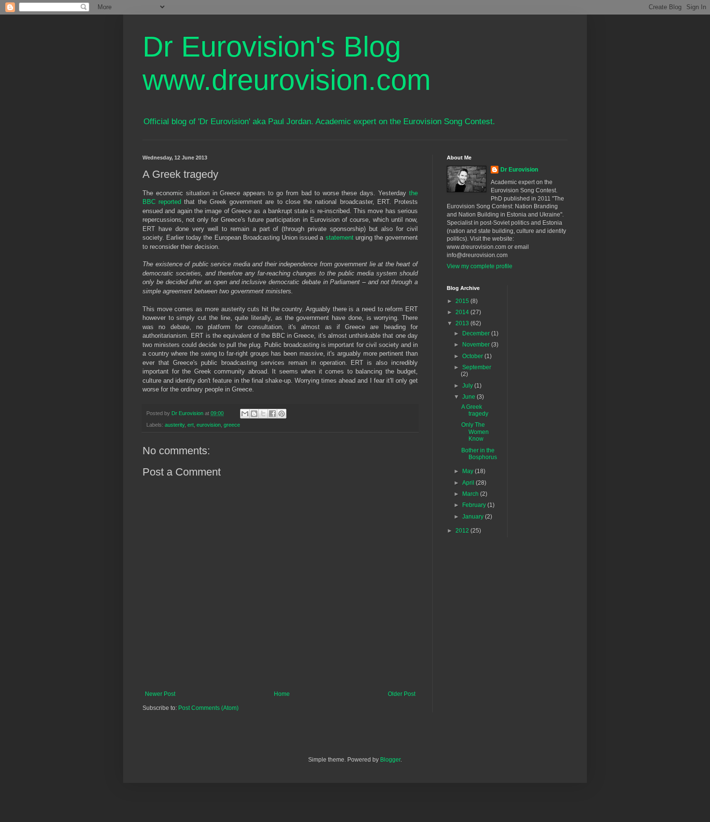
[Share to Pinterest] (281, 413)
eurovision (209, 425)
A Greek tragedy (474, 410)
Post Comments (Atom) (208, 708)
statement (340, 237)
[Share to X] (263, 413)
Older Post (401, 694)
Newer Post (160, 694)
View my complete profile (479, 266)
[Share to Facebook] (272, 413)
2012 (462, 530)
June (469, 396)
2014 (462, 312)
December (476, 333)
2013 (462, 323)
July (468, 385)
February (474, 505)
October (473, 356)
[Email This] (245, 413)
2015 (462, 301)
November (476, 344)
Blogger (390, 759)
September (476, 367)
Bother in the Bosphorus (479, 454)
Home (282, 694)
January (473, 516)
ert (190, 425)
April (469, 482)
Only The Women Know (475, 431)
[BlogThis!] (254, 413)
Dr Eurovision (519, 169)
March (471, 493)
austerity (175, 425)
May (468, 471)
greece (232, 425)
